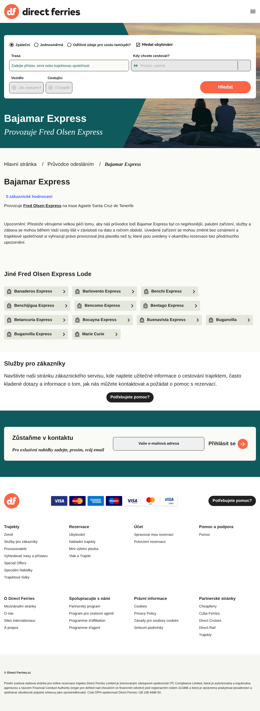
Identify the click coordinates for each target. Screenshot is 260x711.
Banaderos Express (33, 291)
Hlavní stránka (20, 164)
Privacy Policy (145, 613)
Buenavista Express (166, 320)
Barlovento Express (102, 291)
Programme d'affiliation (87, 620)
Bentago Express (167, 305)
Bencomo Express (102, 305)
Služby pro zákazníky (21, 542)
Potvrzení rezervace (150, 542)
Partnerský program (84, 606)
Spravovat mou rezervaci (153, 534)
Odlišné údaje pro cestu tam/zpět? (102, 45)
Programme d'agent (84, 628)
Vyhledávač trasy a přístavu (25, 556)
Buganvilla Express (33, 334)
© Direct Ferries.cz (17, 672)
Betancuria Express (33, 320)
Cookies (140, 606)
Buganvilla (226, 320)
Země (8, 534)
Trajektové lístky (17, 577)
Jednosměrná (51, 45)
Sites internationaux (19, 620)
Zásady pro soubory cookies (156, 620)
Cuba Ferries (209, 613)
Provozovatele (15, 549)
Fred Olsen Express (42, 206)
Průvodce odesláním (70, 164)
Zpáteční (22, 45)
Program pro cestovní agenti (91, 613)
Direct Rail (207, 628)
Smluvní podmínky (148, 628)
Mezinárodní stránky (20, 606)
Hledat (225, 87)
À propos (11, 628)
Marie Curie (93, 334)
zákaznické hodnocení (29, 197)
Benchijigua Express (34, 305)
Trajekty (205, 635)
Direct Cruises (210, 620)
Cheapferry (208, 606)
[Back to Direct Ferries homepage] (42, 11)
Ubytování (77, 534)
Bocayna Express (99, 320)
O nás (8, 613)
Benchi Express (166, 291)
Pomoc (204, 534)
